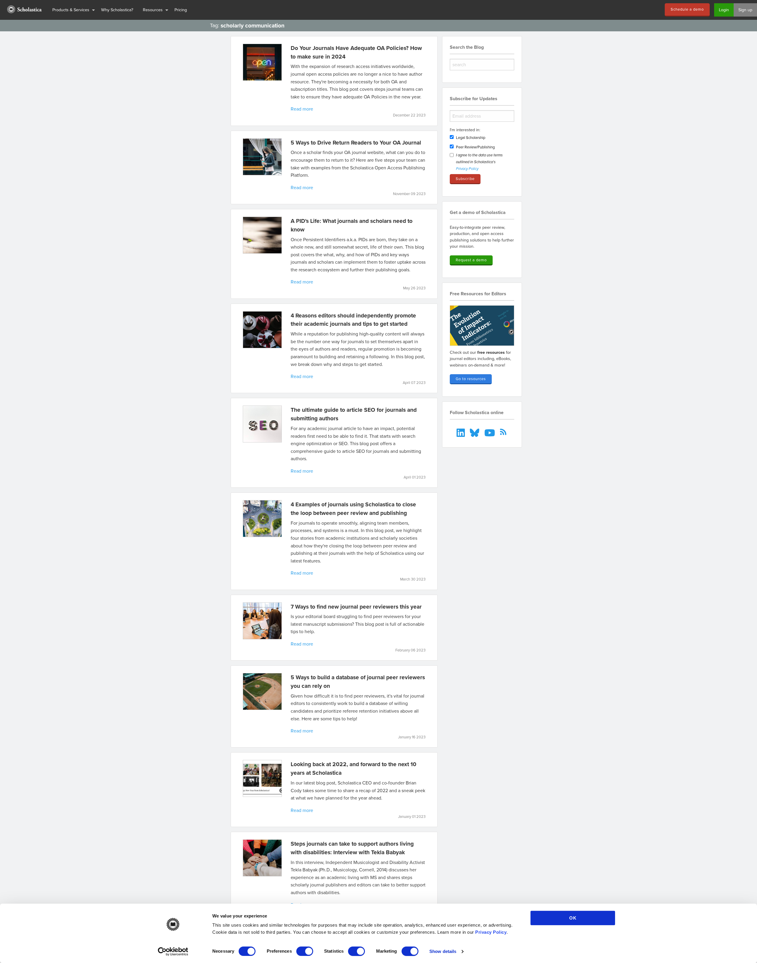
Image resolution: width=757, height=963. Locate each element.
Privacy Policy (491, 932)
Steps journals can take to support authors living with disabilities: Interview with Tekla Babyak (352, 847)
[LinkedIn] (461, 432)
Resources (153, 10)
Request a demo (471, 259)
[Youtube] (490, 432)
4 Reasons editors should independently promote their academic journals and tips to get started (353, 319)
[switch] (304, 951)
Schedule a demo (687, 9)
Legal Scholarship (470, 137)
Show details (442, 951)
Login (724, 10)
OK (573, 917)
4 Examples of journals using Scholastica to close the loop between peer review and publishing (353, 508)
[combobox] (482, 64)
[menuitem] (24, 10)
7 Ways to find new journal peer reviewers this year (356, 606)
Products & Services (70, 10)
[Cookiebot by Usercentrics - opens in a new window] (173, 951)
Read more (302, 109)
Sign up (745, 10)
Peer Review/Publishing (475, 147)
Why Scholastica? (117, 10)
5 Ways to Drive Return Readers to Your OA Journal (356, 142)
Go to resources (471, 378)
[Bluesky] (475, 432)
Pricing (180, 10)
